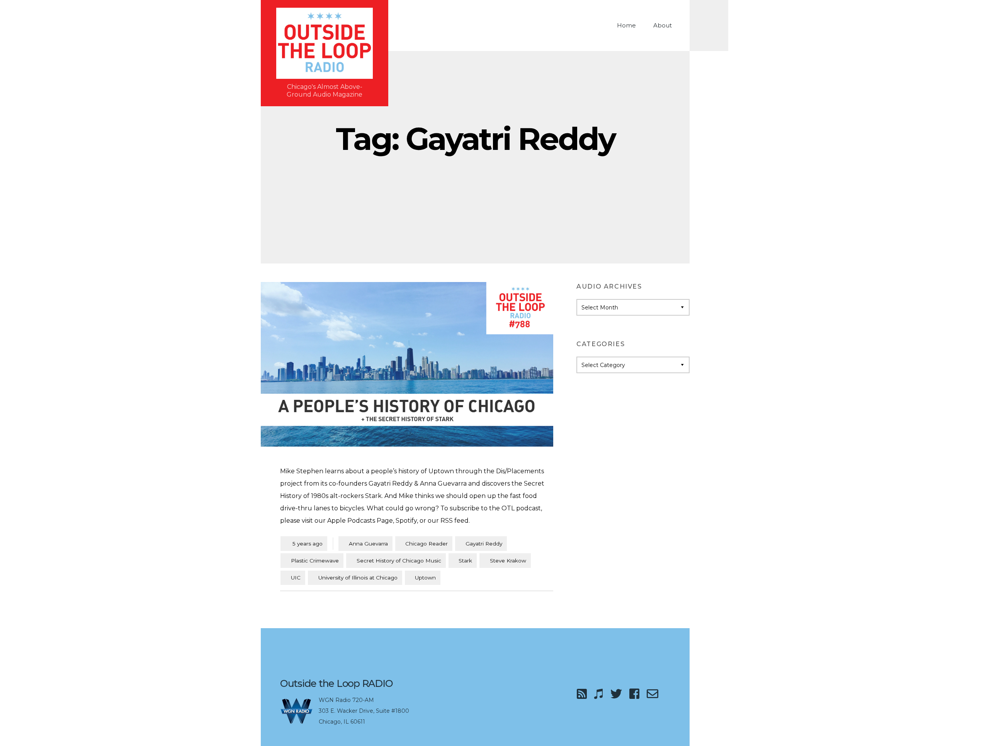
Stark (465, 560)
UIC (296, 577)
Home (626, 25)
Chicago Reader (426, 543)
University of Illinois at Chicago (358, 577)
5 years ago (304, 543)
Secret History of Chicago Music (399, 560)
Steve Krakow (508, 560)
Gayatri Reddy (484, 543)
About (662, 25)
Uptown (425, 577)
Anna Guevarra (368, 543)
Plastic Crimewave (315, 560)
